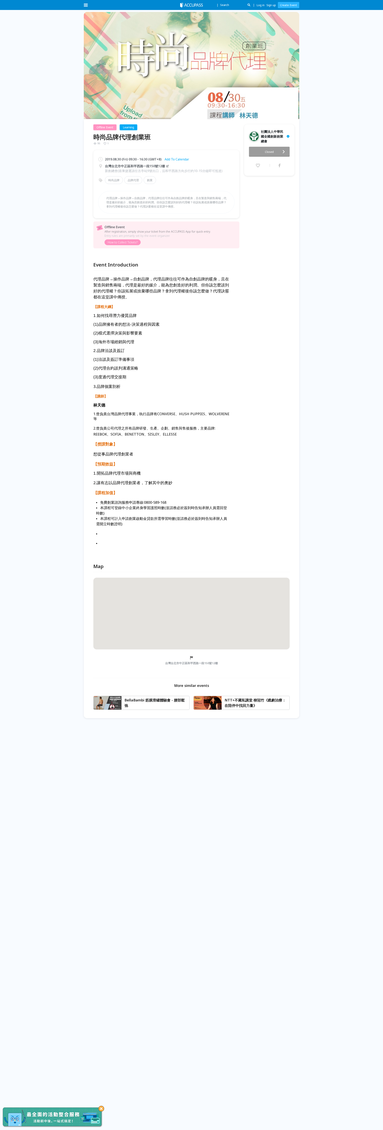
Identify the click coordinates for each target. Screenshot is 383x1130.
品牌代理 (133, 180)
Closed (269, 152)
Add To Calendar (177, 159)
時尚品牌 (113, 180)
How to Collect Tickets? (122, 242)
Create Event (288, 5)
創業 (150, 180)
